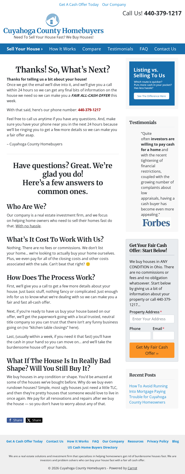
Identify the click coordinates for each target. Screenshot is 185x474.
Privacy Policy (158, 441)
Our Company (114, 4)
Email (158, 328)
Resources (135, 441)
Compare (91, 49)
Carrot (132, 468)
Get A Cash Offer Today (79, 4)
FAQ (144, 49)
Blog (175, 441)
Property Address (146, 311)
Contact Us (165, 49)
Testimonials (120, 49)
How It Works (62, 49)
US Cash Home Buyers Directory (93, 447)
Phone (135, 328)
